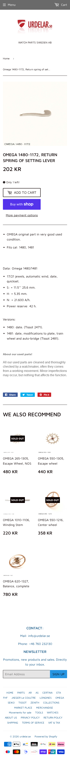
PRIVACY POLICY (30, 717)
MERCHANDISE (44, 707)
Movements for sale (20, 712)
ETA (58, 692)
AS (37, 692)
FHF (5, 697)
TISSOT (22, 702)
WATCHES (52, 712)
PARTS (21, 692)
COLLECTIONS (51, 702)
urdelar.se (25, 736)
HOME (9, 692)
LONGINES (46, 697)
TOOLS (39, 712)
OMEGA (59, 697)
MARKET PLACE (23, 707)
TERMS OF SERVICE (33, 722)
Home (6, 58)
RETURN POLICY (53, 717)
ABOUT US (11, 717)
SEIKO (11, 702)
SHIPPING (12, 722)
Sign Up (58, 674)
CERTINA (47, 692)
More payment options (22, 215)
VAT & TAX (54, 722)
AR (30, 692)
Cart (63, 4)
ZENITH (35, 702)
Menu (12, 4)
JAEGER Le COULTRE (23, 697)
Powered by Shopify (46, 736)
